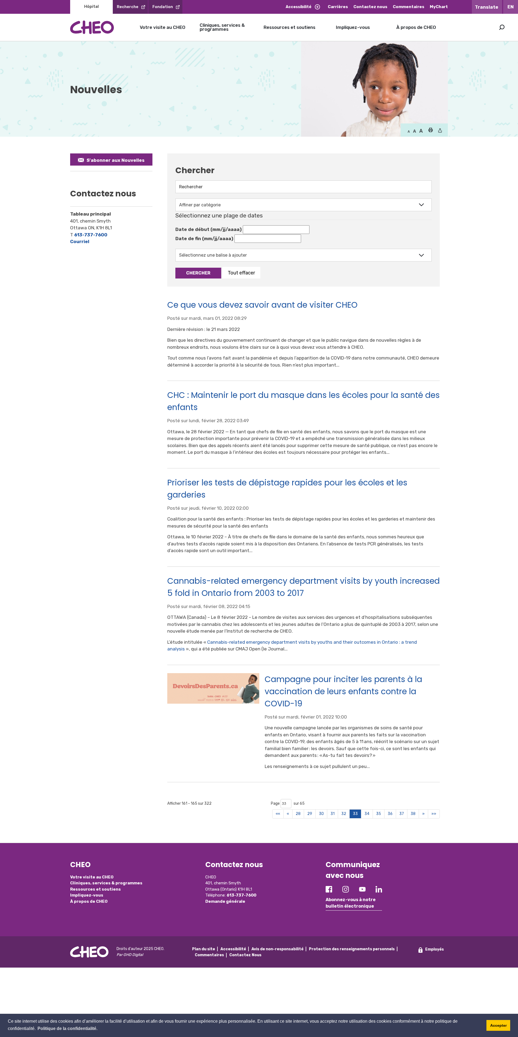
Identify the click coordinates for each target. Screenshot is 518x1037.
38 (413, 813)
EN (510, 6)
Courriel (79, 241)
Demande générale (225, 901)
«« (278, 813)
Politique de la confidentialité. (67, 1028)
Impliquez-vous (353, 27)
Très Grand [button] (421, 131)
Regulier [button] (409, 131)
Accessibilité (298, 7)
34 (366, 813)
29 (309, 813)
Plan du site (203, 949)
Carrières (338, 6)
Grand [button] (414, 131)
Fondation (162, 6)
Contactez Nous (245, 955)
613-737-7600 (90, 234)
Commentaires (408, 6)
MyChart (439, 6)
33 (355, 813)
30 (321, 813)
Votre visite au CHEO (162, 27)
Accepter (498, 1025)
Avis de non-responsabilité (277, 949)
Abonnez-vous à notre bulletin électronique (351, 903)
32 (343, 813)
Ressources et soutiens (289, 27)
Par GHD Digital (130, 954)
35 (378, 813)
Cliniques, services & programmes (222, 27)
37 (401, 813)
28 (298, 813)
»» (433, 813)
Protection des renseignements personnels (352, 949)
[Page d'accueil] (92, 27)
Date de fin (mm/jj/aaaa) (204, 238)
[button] (430, 130)
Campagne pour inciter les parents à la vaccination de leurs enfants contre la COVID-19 (343, 691)
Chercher (198, 273)
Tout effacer (241, 273)
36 (390, 813)
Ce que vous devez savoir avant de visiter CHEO (262, 305)
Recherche (127, 6)
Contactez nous (370, 6)
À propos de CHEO (416, 27)
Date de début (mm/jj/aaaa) (208, 229)
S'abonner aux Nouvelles (116, 160)
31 (332, 813)
